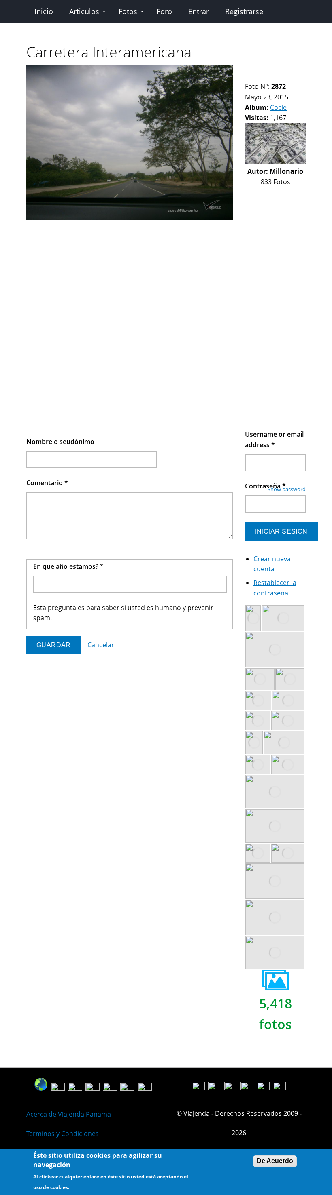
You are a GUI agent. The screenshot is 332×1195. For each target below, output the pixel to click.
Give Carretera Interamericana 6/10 (282, 70)
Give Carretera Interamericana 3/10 (262, 70)
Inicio (43, 11)
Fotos (128, 11)
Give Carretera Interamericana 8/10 (296, 70)
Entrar (198, 11)
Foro (164, 11)
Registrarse (244, 11)
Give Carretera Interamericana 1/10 (248, 70)
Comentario (47, 482)
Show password (287, 489)
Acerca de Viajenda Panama (68, 1114)
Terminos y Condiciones (62, 1133)
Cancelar (100, 644)
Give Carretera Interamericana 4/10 (269, 70)
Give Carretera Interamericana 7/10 (289, 70)
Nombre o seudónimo (60, 441)
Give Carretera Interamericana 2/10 (255, 70)
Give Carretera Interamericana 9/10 (248, 77)
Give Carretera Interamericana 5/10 (275, 70)
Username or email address (274, 439)
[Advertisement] (129, 279)
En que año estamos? (68, 566)
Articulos (84, 11)
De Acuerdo (275, 1160)
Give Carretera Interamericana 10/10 (255, 77)
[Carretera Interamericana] (129, 217)
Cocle (278, 107)
